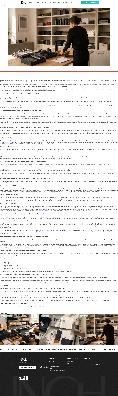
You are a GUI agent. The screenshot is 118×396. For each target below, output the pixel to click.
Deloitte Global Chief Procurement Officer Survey (47, 230)
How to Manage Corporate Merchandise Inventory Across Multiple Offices (98, 349)
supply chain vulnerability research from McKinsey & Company (71, 132)
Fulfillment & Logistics (54, 366)
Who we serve (45, 2)
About (71, 2)
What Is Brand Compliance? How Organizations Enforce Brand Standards (58, 349)
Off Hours (38, 2)
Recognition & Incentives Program (57, 370)
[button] (59, 70)
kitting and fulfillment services (45, 210)
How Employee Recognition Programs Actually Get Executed (16, 349)
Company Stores (53, 364)
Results (59, 2)
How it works (53, 2)
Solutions (31, 2)
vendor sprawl (11, 143)
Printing (51, 368)
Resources (65, 2)
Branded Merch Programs (55, 361)
